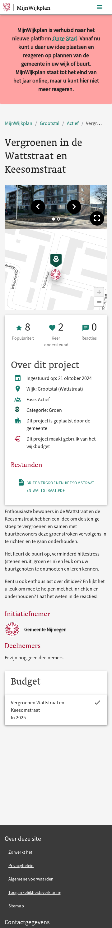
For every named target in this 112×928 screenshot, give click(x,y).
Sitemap (16, 906)
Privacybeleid (21, 865)
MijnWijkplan (18, 123)
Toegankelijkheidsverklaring (34, 892)
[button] (38, 207)
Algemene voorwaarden (31, 879)
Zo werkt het (20, 852)
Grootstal (49, 123)
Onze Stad (65, 38)
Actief (73, 123)
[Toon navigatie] (99, 7)
